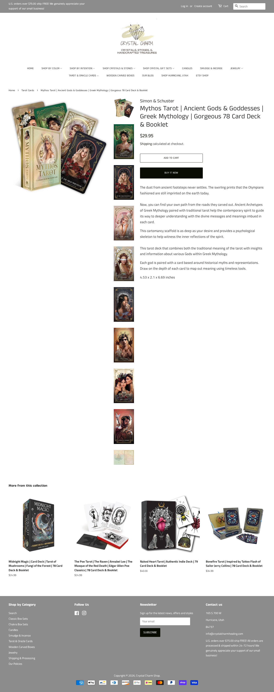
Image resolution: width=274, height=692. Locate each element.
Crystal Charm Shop (148, 675)
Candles (187, 68)
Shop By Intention (81, 68)
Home (30, 68)
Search (13, 613)
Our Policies (15, 664)
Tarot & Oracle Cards (83, 76)
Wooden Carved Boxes (120, 76)
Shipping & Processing (22, 658)
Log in (184, 6)
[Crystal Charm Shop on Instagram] (84, 614)
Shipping (146, 143)
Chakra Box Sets (18, 624)
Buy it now (171, 173)
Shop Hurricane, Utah (174, 76)
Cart (225, 6)
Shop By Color (51, 68)
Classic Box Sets (18, 618)
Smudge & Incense (211, 68)
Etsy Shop (202, 76)
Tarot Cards (27, 90)
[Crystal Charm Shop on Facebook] (76, 614)
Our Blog (148, 76)
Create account (203, 6)
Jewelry (235, 68)
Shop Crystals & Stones (118, 68)
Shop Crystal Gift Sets (158, 68)
